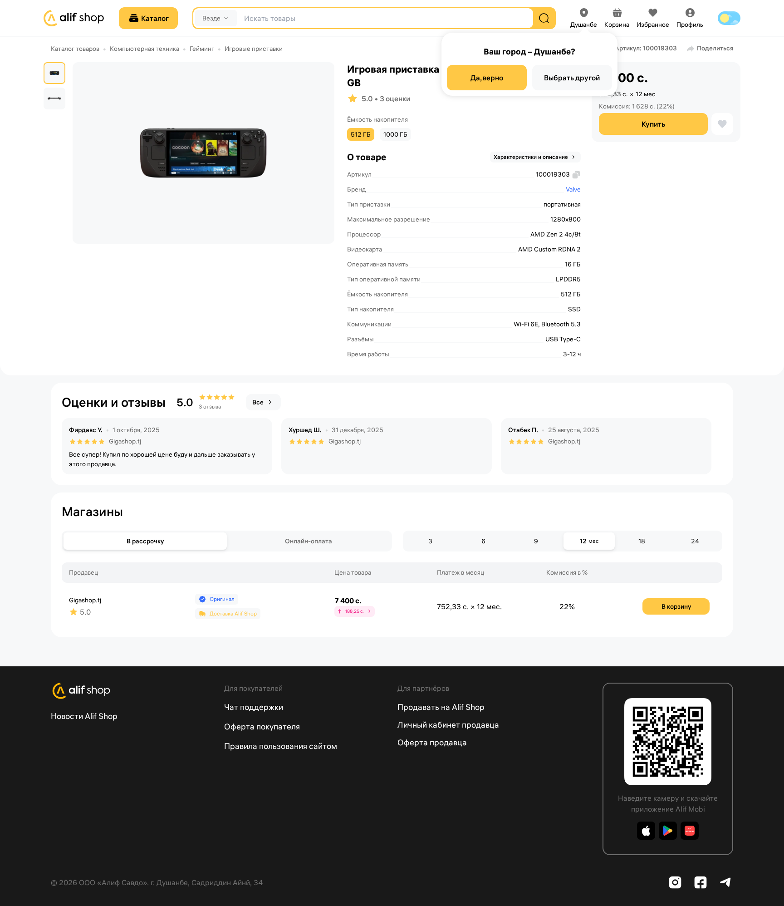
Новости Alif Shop (84, 716)
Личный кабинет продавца (448, 724)
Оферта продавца (432, 742)
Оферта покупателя (262, 726)
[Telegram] (726, 882)
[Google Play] (668, 831)
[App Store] (646, 831)
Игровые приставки (254, 48)
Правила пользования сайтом (280, 746)
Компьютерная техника (144, 48)
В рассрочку (145, 541)
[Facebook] (700, 882)
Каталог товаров (75, 48)
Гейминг (202, 48)
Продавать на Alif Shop (441, 707)
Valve (573, 189)
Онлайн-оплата (308, 541)
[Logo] (132, 691)
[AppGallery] (690, 831)
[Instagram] (675, 882)
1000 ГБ (395, 134)
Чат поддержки (253, 707)
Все (258, 402)
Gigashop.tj (125, 441)
